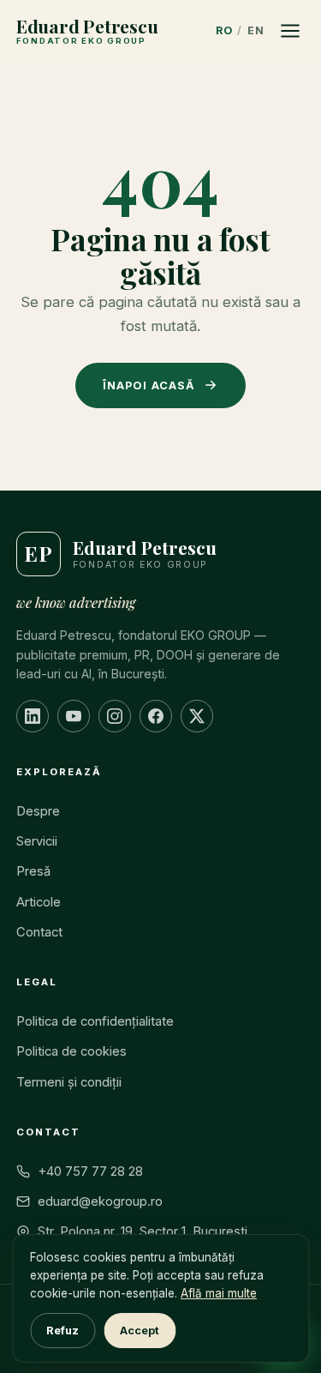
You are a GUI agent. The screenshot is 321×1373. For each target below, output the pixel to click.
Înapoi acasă (148, 385)
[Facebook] (156, 716)
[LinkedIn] (32, 716)
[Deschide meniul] (290, 30)
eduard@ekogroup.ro (100, 1201)
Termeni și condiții (69, 1082)
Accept (139, 1330)
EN (255, 30)
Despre (38, 811)
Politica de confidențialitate (95, 1021)
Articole (38, 902)
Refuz (62, 1330)
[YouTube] (73, 716)
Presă (33, 871)
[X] (197, 716)
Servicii (36, 841)
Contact (39, 932)
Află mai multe (219, 1293)
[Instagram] (114, 716)
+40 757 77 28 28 (90, 1171)
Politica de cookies (71, 1051)
